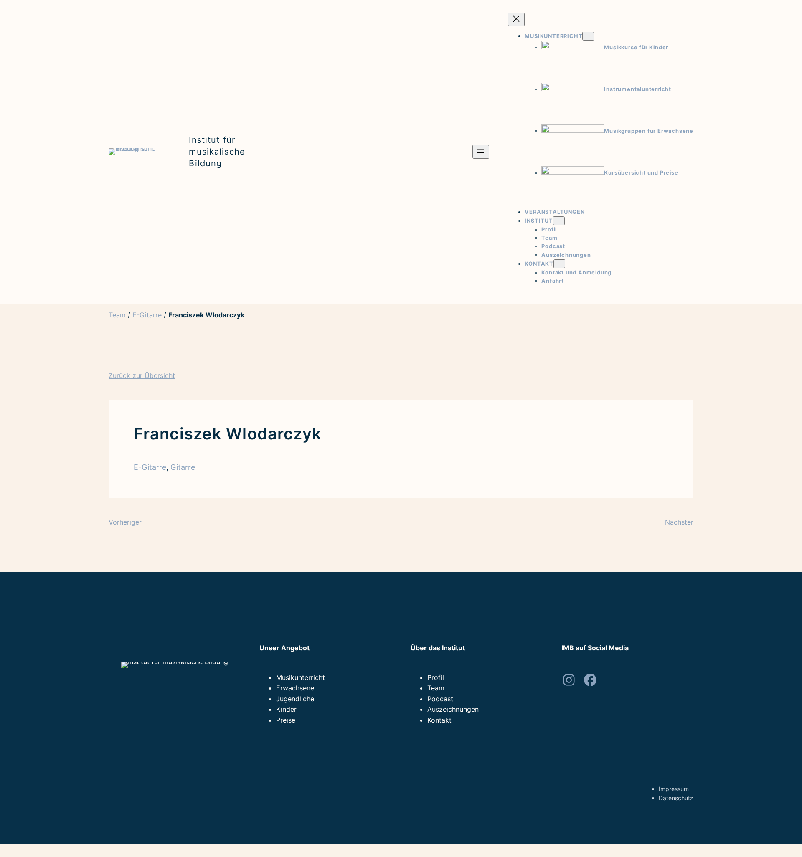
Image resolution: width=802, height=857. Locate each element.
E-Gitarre (147, 315)
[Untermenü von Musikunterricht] (588, 36)
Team (117, 315)
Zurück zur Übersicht (142, 375)
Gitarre (182, 467)
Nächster (679, 522)
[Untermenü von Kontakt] (559, 263)
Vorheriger (125, 522)
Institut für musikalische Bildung (217, 151)
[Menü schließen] (516, 19)
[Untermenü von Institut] (559, 220)
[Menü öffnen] (480, 152)
